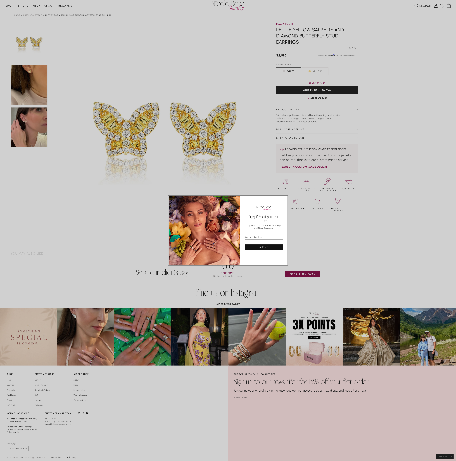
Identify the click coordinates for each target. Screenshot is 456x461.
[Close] (283, 199)
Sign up (263, 247)
